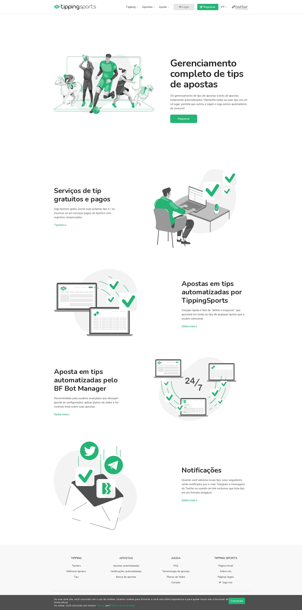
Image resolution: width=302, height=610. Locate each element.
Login (185, 7)
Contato (175, 582)
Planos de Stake (176, 577)
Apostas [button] (147, 7)
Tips (76, 577)
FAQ (176, 565)
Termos (100, 605)
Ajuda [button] (163, 7)
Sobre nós (225, 571)
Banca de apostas (126, 577)
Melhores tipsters (76, 571)
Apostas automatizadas (126, 565)
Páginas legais (226, 577)
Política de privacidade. (123, 605)
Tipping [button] (131, 7)
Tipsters (59, 225)
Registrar (209, 7)
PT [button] (223, 7)
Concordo (237, 601)
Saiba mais (189, 326)
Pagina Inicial (225, 565)
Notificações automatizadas (126, 571)
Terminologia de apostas (176, 571)
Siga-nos (227, 582)
